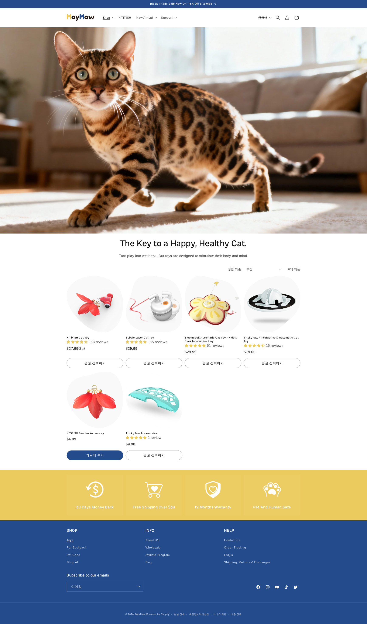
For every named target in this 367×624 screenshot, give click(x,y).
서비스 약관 (219, 614)
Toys (70, 540)
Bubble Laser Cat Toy (140, 337)
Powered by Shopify (158, 614)
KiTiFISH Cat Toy (78, 337)
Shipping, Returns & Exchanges (247, 562)
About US (152, 540)
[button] (108, 17)
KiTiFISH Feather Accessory (85, 433)
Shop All (73, 562)
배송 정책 (236, 614)
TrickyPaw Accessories (141, 433)
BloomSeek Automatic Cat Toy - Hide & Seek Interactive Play (211, 339)
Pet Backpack (76, 547)
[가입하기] (138, 587)
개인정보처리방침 (199, 614)
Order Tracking (235, 547)
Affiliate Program (157, 555)
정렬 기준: (235, 269)
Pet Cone (73, 555)
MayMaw (140, 614)
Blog (148, 562)
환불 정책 (179, 614)
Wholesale (153, 547)
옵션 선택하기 (95, 363)
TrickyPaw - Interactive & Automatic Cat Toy (271, 339)
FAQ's (228, 555)
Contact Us (232, 540)
